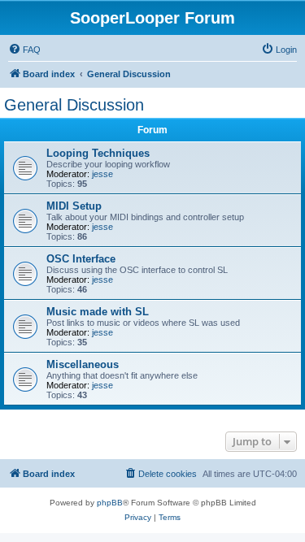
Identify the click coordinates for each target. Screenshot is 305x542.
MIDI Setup (74, 206)
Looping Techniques (98, 153)
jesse (102, 174)
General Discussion (74, 105)
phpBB (110, 502)
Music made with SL (97, 312)
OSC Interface (80, 259)
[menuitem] (24, 49)
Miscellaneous (82, 364)
